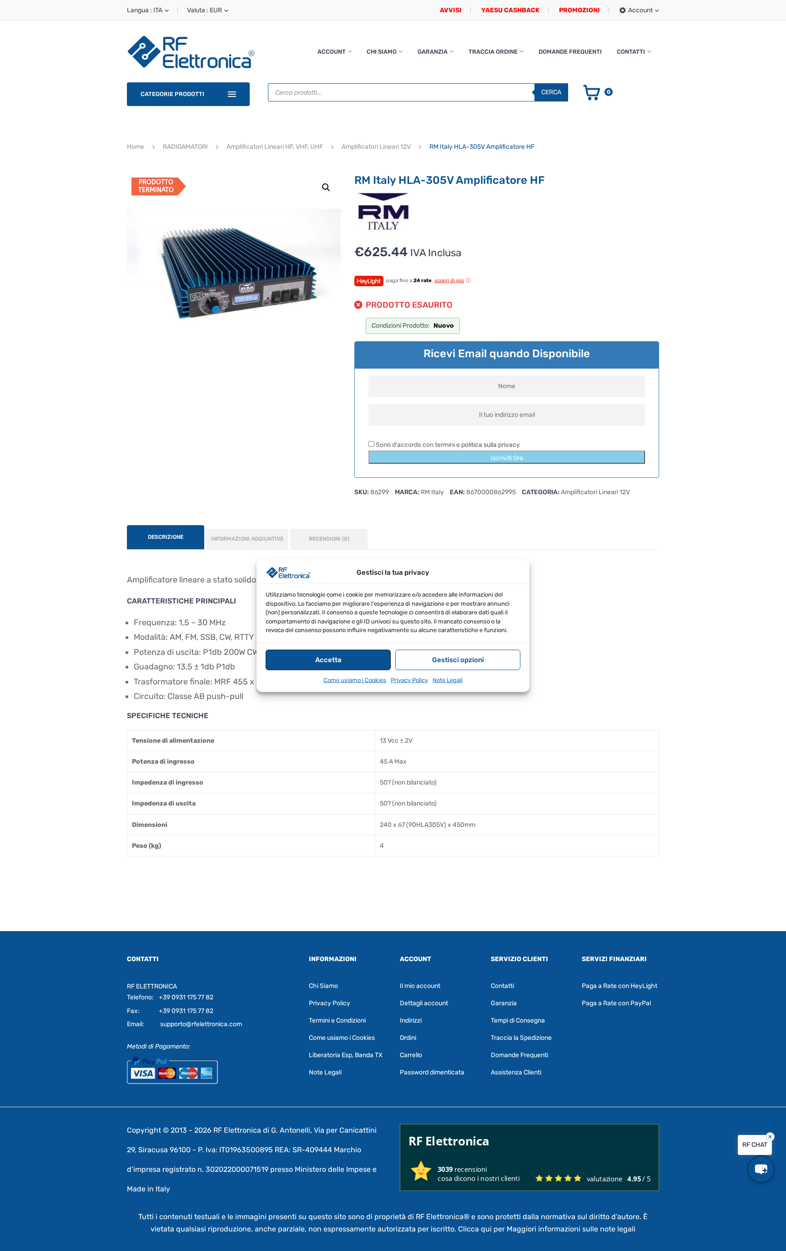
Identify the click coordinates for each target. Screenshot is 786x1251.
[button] (326, 187)
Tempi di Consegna (518, 1020)
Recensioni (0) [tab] (329, 539)
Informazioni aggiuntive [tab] (247, 539)
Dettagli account (424, 1003)
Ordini (408, 1038)
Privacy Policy (409, 679)
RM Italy (432, 492)
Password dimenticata (432, 1072)
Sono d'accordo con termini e (447, 445)
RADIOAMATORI (185, 147)
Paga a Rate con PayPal (616, 1003)
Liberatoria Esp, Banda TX (346, 1055)
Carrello (411, 1055)
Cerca (551, 92)
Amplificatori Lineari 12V (376, 147)
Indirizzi (411, 1020)
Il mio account (420, 986)
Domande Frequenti (570, 51)
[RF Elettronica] (191, 52)
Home (135, 147)
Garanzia (433, 51)
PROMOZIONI (579, 10)
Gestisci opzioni (458, 660)
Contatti (631, 51)
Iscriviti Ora (507, 458)
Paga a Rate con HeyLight (619, 986)
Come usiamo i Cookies (354, 679)
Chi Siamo (382, 51)
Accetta (328, 660)
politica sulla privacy (490, 445)
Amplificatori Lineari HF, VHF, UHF (275, 147)
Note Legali (448, 679)
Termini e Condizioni (337, 1020)
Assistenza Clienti (516, 1072)
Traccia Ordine (493, 51)
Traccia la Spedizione (521, 1038)
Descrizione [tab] (165, 537)
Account (331, 51)
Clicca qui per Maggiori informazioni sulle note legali (546, 1229)
